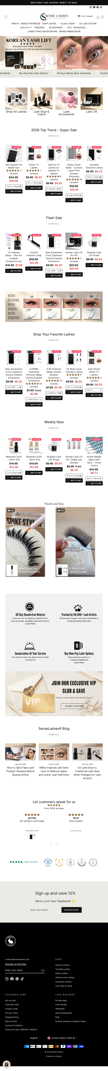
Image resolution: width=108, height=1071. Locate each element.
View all (54, 136)
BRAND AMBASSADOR (69, 31)
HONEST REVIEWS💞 (30, 23)
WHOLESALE (80, 27)
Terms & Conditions (14, 1025)
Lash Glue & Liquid (63, 986)
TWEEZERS (39, 27)
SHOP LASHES (49, 23)
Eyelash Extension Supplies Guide (70, 1021)
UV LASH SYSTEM (87, 23)
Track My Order (12, 1004)
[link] (54, 306)
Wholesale (60, 1009)
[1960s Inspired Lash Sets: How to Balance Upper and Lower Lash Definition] (54, 751)
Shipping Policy (12, 1017)
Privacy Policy (11, 1013)
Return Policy (11, 1021)
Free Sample (61, 1004)
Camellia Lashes (62, 969)
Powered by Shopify (54, 1056)
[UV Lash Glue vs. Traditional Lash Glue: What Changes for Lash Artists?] (87, 751)
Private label (61, 1000)
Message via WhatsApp (15, 964)
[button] (13, 170)
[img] (54, 805)
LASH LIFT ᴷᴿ (26, 27)
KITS (69, 27)
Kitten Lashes (61, 973)
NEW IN (15, 23)
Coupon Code (11, 1009)
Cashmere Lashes (63, 982)
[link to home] (54, 16)
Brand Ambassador (63, 1013)
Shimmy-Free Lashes (64, 977)
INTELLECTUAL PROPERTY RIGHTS (21, 1030)
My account (10, 1000)
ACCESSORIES (56, 27)
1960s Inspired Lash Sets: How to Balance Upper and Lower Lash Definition (54, 771)
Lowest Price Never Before (42, 31)
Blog (57, 1017)
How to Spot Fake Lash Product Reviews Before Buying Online (21, 771)
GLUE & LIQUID (68, 23)
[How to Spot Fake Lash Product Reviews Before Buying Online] (20, 751)
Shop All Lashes (62, 965)
